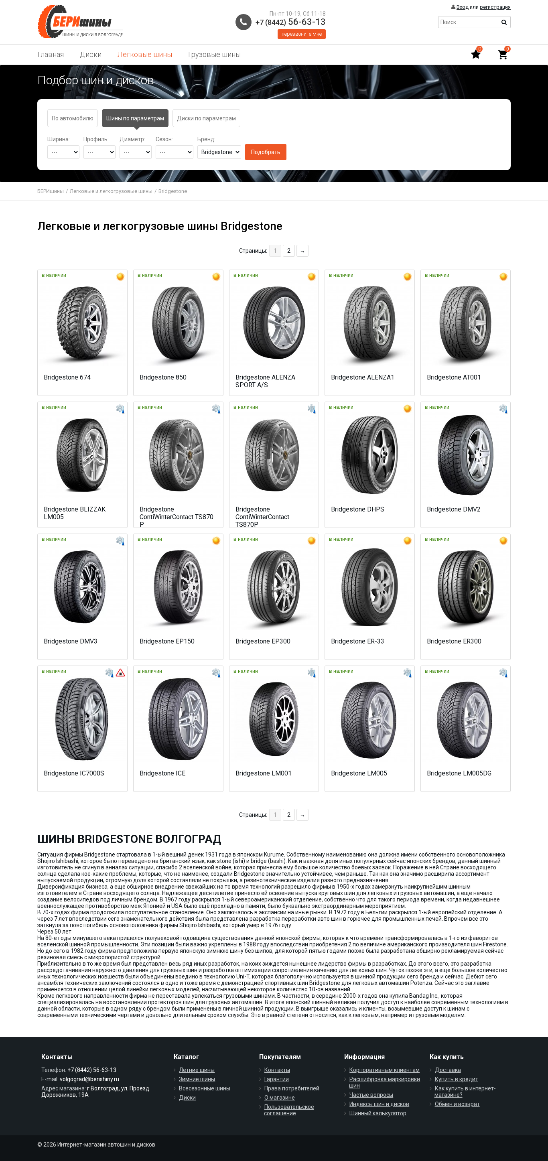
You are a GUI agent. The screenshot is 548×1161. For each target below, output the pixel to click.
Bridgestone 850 (163, 377)
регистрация (495, 7)
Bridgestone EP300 (262, 641)
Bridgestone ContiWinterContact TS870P (262, 516)
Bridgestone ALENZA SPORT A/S (265, 381)
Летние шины (197, 1070)
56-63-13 (291, 22)
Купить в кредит (456, 1079)
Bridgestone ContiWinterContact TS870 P (176, 516)
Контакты (277, 1070)
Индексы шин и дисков (379, 1104)
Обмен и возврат (457, 1104)
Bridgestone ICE (162, 773)
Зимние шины (197, 1079)
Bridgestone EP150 (167, 641)
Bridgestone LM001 (263, 773)
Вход (463, 7)
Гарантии (276, 1079)
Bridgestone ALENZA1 (362, 377)
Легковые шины (145, 54)
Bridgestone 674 (67, 377)
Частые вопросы (371, 1095)
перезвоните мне (302, 34)
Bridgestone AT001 (454, 377)
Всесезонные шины (204, 1088)
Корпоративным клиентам (384, 1070)
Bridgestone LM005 (359, 773)
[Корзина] (503, 55)
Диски (90, 54)
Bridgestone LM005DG (459, 773)
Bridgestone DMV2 (454, 509)
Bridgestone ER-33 (357, 641)
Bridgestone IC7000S (74, 773)
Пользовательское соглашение (289, 1110)
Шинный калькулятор (377, 1113)
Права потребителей (291, 1088)
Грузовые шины (214, 54)
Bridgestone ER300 (454, 641)
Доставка (448, 1070)
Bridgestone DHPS (357, 509)
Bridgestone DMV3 (70, 641)
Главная (50, 54)
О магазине (279, 1097)
